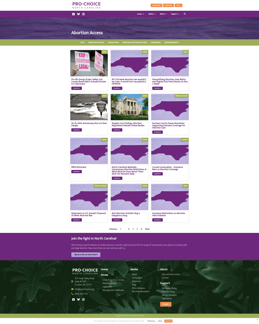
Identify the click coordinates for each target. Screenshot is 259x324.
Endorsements (172, 42)
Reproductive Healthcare (135, 42)
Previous (113, 229)
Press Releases (182, 96)
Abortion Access (96, 42)
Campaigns (156, 42)
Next (147, 229)
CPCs (82, 42)
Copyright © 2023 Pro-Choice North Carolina (129, 315)
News (104, 52)
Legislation (113, 42)
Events (185, 139)
